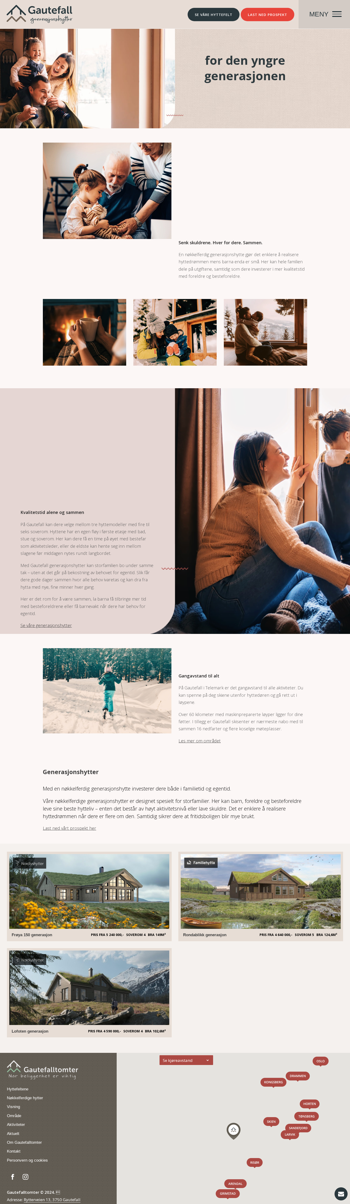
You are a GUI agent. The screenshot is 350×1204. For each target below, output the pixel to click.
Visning (13, 1106)
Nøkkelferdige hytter (25, 1098)
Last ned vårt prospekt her (69, 828)
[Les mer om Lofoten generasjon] (89, 1023)
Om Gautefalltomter (24, 1142)
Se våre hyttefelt (213, 14)
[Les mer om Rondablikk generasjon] (260, 927)
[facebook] (13, 1177)
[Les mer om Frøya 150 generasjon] (89, 927)
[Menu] (324, 14)
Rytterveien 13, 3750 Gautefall (52, 1199)
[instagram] (25, 1177)
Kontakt (13, 1151)
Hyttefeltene (17, 1089)
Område (14, 1116)
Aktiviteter (16, 1124)
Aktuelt (13, 1133)
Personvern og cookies (27, 1160)
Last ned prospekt (267, 14)
